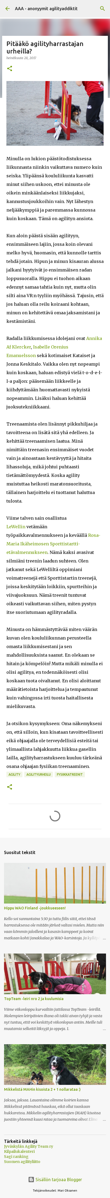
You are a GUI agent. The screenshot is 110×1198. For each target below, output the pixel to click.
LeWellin (15, 526)
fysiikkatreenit (70, 774)
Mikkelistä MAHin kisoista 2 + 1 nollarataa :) (42, 1089)
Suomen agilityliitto (22, 1161)
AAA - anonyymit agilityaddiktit (46, 8)
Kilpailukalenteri (19, 1151)
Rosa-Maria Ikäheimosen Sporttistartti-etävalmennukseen (53, 544)
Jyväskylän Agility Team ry (28, 1146)
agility (14, 774)
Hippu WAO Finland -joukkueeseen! (35, 908)
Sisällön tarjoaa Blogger (58, 1179)
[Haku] (102, 8)
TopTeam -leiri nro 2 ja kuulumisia (34, 999)
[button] (9, 68)
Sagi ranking (16, 1156)
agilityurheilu (38, 774)
